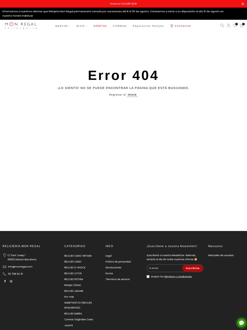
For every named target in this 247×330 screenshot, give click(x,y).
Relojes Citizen (72, 285)
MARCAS (61, 26)
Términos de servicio (118, 279)
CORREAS (120, 26)
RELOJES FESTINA (73, 279)
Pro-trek (69, 297)
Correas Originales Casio (78, 319)
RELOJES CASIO (72, 261)
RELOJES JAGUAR (73, 291)
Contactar (183, 26)
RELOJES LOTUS (73, 273)
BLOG (81, 26)
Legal (109, 255)
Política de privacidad (118, 261)
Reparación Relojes (148, 26)
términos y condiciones (178, 276)
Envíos (109, 273)
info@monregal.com (20, 266)
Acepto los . (171, 276)
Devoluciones (113, 267)
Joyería (68, 325)
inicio (132, 94)
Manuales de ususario (221, 255)
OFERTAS (100, 26)
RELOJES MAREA (73, 313)
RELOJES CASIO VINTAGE (78, 255)
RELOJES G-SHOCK (75, 267)
